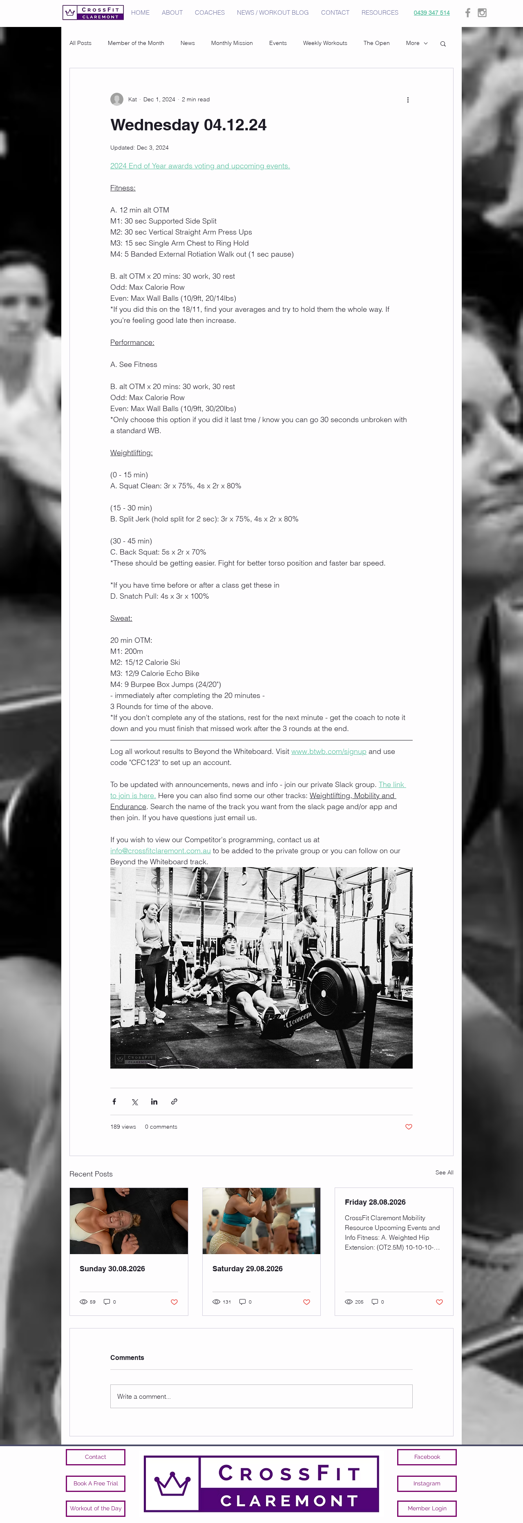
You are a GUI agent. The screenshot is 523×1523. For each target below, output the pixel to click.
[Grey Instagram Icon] (482, 13)
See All (445, 1172)
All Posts (80, 43)
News (188, 43)
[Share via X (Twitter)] (134, 1101)
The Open (377, 43)
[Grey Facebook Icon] (468, 13)
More (413, 43)
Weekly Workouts (325, 43)
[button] (443, 43)
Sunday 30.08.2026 (112, 1268)
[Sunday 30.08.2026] (129, 1221)
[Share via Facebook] (114, 1101)
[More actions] (408, 99)
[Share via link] (174, 1101)
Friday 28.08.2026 (375, 1202)
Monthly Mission (232, 43)
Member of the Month (136, 43)
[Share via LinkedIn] (154, 1101)
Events (278, 43)
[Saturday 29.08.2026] (262, 1221)
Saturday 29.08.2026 (247, 1268)
